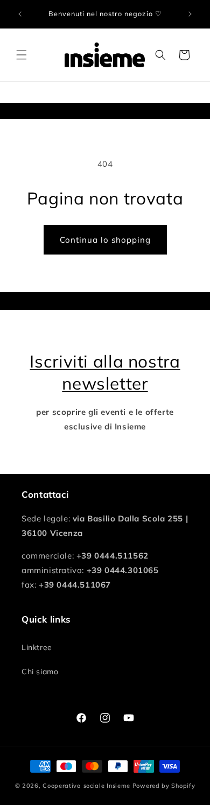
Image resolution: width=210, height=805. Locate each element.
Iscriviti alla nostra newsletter (105, 372)
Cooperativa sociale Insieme (86, 785)
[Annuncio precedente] (20, 14)
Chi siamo (40, 671)
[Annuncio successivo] (190, 14)
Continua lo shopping (105, 240)
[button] (21, 55)
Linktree (37, 647)
